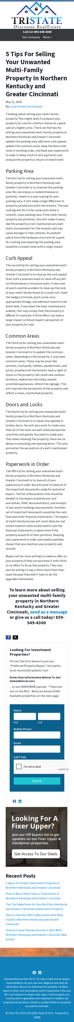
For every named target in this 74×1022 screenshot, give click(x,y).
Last (40, 722)
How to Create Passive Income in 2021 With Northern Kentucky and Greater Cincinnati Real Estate (36, 934)
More (46, 37)
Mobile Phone (23, 729)
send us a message (48, 612)
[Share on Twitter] (15, 637)
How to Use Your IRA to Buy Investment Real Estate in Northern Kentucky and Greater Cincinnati (34, 919)
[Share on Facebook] (8, 637)
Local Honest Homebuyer (26, 106)
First (16, 722)
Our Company (31, 37)
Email (18, 743)
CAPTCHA (20, 757)
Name (18, 710)
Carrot (37, 1017)
